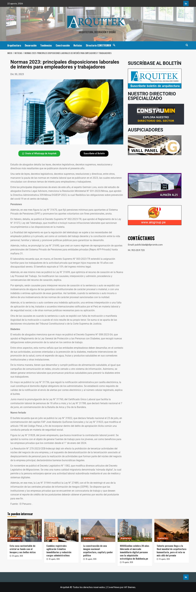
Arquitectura (14, 45)
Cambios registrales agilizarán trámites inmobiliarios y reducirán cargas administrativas (58, 550)
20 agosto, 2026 (17, 556)
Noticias (78, 45)
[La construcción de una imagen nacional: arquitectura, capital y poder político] (98, 530)
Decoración (30, 45)
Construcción (63, 45)
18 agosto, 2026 (127, 562)
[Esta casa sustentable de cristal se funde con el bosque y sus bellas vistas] (24, 530)
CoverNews (113, 587)
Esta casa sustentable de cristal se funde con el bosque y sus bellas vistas (23, 549)
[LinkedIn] (186, 3)
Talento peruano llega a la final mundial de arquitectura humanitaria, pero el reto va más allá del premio (171, 550)
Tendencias (46, 45)
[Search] (187, 45)
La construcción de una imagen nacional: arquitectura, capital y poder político (98, 550)
